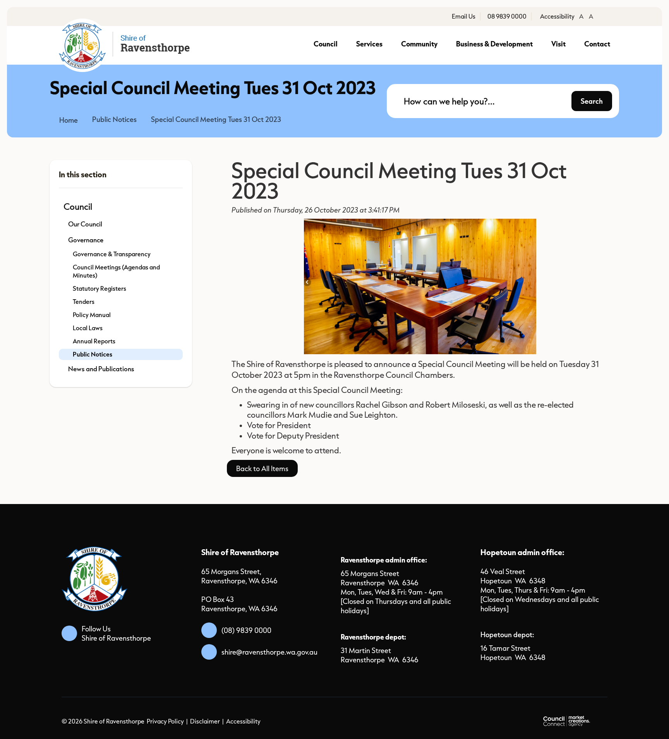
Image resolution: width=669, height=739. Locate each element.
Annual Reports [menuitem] (94, 341)
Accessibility (243, 721)
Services (369, 43)
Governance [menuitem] (85, 240)
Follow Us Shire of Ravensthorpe (116, 633)
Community (419, 43)
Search (592, 100)
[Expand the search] (608, 107)
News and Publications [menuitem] (101, 369)
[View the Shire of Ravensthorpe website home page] (126, 45)
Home (68, 120)
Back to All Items (262, 468)
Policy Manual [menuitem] (92, 315)
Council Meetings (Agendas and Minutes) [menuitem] (116, 271)
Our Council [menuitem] (85, 224)
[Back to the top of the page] (575, 720)
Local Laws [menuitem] (88, 328)
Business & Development (494, 43)
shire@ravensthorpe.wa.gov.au (269, 652)
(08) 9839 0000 (246, 630)
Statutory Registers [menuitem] (99, 288)
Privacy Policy (165, 721)
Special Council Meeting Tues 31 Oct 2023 (216, 119)
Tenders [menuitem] (83, 301)
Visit (558, 43)
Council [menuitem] (77, 206)
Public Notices (114, 119)
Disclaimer (205, 721)
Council (326, 43)
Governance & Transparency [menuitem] (112, 254)
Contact (597, 43)
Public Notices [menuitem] (92, 354)
